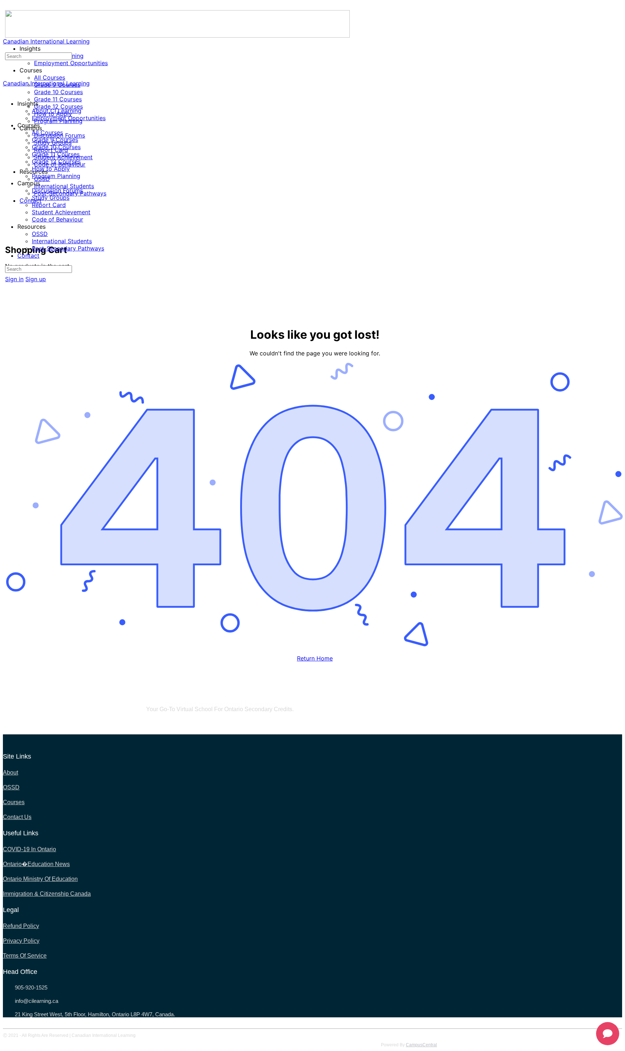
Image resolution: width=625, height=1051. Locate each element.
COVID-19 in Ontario (29, 849)
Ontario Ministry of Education (40, 879)
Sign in (14, 279)
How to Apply (51, 168)
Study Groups (50, 197)
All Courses (47, 132)
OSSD (40, 233)
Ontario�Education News (36, 864)
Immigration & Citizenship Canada (47, 894)
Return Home (315, 658)
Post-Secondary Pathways (68, 248)
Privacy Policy (21, 941)
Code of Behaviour (57, 219)
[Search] (9, 226)
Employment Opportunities (69, 118)
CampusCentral (421, 1044)
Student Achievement (61, 212)
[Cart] (9, 233)
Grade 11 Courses (56, 154)
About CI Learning (56, 110)
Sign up (35, 279)
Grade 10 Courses (56, 147)
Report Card (49, 204)
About (10, 772)
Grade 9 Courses (55, 139)
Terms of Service (25, 956)
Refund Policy (21, 926)
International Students (62, 241)
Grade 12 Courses (56, 161)
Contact (28, 255)
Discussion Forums (57, 190)
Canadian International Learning (46, 41)
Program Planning (56, 176)
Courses (14, 802)
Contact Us (17, 817)
